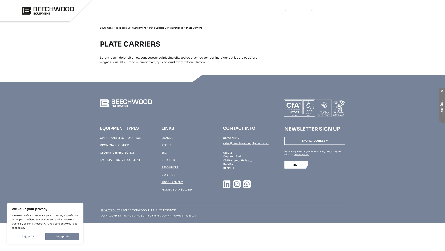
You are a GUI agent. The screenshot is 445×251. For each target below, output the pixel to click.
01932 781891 (231, 137)
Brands (303, 10)
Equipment (274, 10)
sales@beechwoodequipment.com (246, 143)
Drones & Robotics (114, 145)
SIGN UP (296, 165)
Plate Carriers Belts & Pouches (166, 27)
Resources (169, 167)
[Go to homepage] (48, 10)
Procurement (411, 10)
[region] (45, 223)
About (327, 10)
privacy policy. (301, 154)
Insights (349, 10)
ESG (164, 152)
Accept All (62, 236)
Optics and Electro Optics (120, 137)
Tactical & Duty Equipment (131, 27)
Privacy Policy (110, 210)
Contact (373, 10)
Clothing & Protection (117, 152)
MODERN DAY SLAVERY (177, 189)
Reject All (28, 236)
